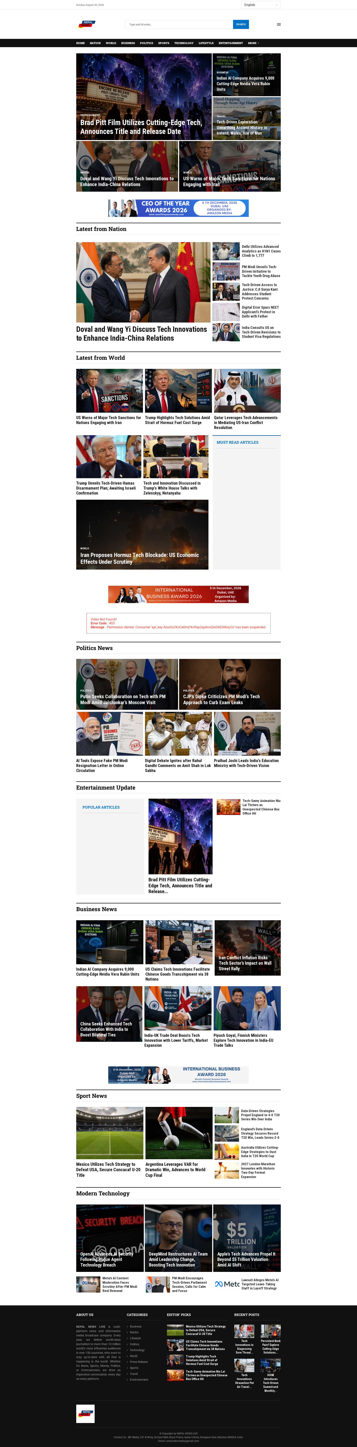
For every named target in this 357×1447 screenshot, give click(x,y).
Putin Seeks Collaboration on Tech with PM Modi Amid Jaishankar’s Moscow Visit (123, 699)
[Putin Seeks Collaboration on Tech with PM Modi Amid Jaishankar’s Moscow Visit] (127, 684)
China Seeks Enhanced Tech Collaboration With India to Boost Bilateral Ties (106, 1029)
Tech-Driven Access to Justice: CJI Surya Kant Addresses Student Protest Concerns (260, 291)
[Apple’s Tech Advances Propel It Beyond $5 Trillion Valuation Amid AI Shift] (247, 1238)
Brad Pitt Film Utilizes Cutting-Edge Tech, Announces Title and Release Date (141, 127)
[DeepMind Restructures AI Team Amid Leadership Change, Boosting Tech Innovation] (178, 1238)
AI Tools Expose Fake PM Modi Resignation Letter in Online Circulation (102, 765)
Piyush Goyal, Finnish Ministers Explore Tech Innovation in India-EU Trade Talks (243, 1040)
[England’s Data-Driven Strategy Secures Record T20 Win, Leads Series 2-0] (227, 1133)
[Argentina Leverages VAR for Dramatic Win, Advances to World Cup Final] (179, 1142)
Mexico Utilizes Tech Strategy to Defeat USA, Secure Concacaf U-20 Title (108, 1170)
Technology (184, 43)
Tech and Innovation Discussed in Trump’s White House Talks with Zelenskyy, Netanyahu (172, 488)
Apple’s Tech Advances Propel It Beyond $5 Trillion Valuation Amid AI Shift (246, 1259)
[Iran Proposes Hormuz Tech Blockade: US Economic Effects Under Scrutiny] (142, 535)
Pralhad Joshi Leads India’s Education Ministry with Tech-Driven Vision (246, 763)
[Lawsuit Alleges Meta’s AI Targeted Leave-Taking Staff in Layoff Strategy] (227, 1284)
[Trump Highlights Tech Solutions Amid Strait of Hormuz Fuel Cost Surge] (178, 397)
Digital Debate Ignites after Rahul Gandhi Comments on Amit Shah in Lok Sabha (178, 765)
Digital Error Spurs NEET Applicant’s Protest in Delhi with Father (260, 311)
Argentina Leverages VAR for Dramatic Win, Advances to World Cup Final (175, 1170)
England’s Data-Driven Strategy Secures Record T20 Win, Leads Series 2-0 (260, 1133)
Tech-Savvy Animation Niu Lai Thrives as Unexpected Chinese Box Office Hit (262, 807)
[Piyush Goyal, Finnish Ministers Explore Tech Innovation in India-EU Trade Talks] (247, 1017)
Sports (163, 43)
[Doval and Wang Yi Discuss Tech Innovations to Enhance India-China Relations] (127, 166)
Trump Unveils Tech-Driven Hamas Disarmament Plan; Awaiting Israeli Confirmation (106, 488)
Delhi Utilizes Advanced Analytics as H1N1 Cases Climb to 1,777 (261, 251)
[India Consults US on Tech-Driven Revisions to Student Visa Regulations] (226, 332)
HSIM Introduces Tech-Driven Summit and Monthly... (270, 1382)
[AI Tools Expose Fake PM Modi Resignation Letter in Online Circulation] (109, 742)
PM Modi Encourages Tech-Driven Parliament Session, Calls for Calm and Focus (189, 1284)
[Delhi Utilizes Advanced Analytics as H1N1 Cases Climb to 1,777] (226, 251)
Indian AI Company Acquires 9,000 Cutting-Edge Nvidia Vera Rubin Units (245, 84)
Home (80, 43)
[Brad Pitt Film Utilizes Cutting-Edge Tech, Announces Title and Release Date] (144, 96)
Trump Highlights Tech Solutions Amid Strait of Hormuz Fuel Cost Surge (177, 420)
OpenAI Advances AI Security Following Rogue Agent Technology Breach (106, 1259)
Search (241, 24)
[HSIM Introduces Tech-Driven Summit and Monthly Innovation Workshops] (271, 1365)
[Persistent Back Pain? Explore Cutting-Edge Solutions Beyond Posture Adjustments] (271, 1331)
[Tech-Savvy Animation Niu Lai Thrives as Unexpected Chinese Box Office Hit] (228, 807)
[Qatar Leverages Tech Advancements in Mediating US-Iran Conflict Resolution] (247, 399)
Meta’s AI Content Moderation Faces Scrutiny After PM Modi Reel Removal (119, 1284)
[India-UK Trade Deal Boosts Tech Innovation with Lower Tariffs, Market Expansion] (178, 1017)
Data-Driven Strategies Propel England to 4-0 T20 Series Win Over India (260, 1115)
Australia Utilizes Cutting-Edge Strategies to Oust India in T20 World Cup (260, 1151)
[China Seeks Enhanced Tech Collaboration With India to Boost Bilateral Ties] (109, 1014)
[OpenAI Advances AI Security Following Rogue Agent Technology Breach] (110, 1238)
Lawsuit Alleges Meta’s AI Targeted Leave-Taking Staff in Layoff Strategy (260, 1284)
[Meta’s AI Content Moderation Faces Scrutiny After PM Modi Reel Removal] (88, 1284)
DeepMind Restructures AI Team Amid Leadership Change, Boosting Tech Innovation (178, 1259)
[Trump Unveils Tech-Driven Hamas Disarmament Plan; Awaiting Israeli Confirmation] (108, 465)
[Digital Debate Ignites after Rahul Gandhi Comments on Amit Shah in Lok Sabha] (178, 742)
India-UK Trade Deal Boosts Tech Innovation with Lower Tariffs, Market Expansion (176, 1040)
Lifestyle (206, 43)
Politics (146, 43)
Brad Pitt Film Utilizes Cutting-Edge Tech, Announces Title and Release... (180, 886)
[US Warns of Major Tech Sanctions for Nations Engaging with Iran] (230, 166)
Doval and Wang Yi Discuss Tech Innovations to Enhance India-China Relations (127, 182)
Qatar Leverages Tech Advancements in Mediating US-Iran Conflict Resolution (246, 422)
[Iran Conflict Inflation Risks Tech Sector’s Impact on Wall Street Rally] (248, 948)
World (111, 43)
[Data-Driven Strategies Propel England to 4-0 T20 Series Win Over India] (227, 1115)
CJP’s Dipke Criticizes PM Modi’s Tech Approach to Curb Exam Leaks (221, 699)
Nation (95, 43)
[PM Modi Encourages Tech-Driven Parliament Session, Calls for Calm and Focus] (158, 1284)
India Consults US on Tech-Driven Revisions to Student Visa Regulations (261, 332)
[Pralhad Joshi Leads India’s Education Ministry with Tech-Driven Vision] (247, 740)
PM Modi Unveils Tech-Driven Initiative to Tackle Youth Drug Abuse (261, 271)
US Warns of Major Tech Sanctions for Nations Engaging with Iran (108, 420)
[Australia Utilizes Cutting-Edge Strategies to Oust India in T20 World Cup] (227, 1152)
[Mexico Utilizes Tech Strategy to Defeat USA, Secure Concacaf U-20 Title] (109, 1142)
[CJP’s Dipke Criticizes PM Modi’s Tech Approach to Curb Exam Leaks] (230, 684)
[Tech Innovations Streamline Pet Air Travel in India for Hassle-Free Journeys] (244, 1365)
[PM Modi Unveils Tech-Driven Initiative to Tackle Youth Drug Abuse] (226, 271)
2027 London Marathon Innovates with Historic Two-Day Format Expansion (258, 1170)
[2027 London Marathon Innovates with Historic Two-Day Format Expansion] (227, 1170)
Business (128, 43)
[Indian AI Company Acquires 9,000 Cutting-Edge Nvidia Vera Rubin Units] (109, 948)
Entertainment (231, 43)
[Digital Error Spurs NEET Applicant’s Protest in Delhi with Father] (226, 312)
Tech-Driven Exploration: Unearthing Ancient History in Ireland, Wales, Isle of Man (242, 127)
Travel (134, 1373)
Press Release (139, 1361)
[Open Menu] (279, 24)
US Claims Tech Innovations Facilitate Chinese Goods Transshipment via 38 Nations (177, 974)
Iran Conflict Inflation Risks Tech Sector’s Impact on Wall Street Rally (245, 963)
